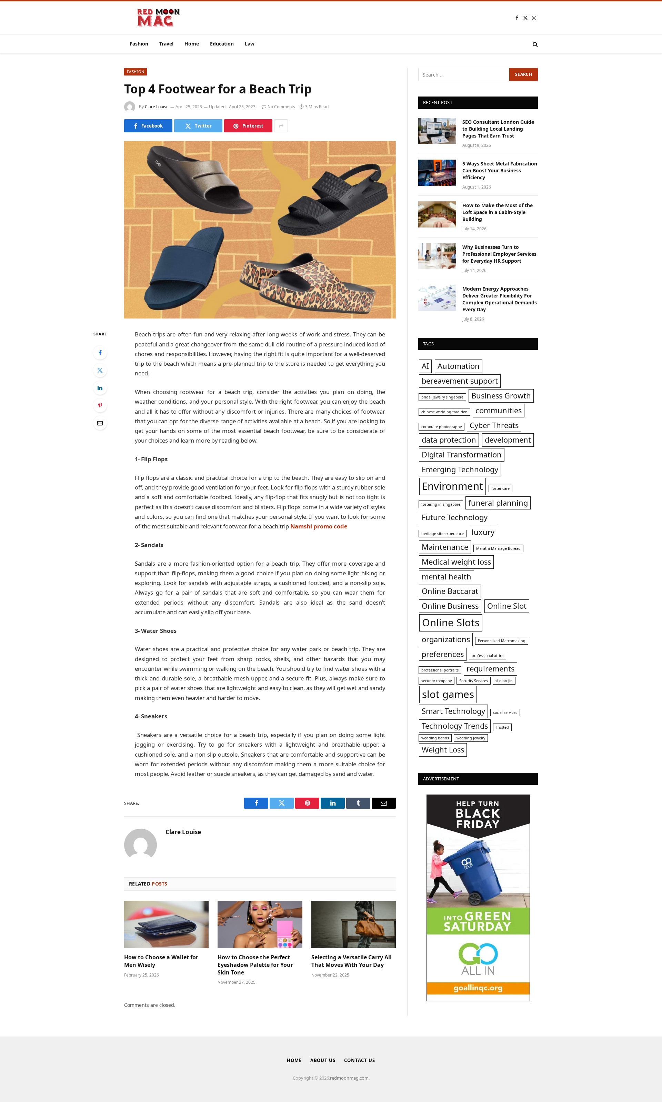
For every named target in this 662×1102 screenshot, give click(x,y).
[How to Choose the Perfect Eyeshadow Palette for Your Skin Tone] (260, 924)
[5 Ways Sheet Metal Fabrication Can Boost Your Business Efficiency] (437, 173)
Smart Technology (453, 711)
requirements (490, 669)
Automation (459, 366)
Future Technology (455, 517)
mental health (446, 577)
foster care (500, 488)
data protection (449, 440)
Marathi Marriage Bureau (498, 548)
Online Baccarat (450, 591)
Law (249, 43)
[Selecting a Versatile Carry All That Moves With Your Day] (353, 924)
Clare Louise (157, 107)
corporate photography (441, 426)
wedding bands (435, 738)
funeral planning (498, 503)
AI (425, 366)
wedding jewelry (471, 738)
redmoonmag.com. (350, 1078)
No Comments (281, 107)
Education (222, 43)
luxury (483, 532)
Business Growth (501, 396)
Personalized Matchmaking (501, 640)
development (508, 440)
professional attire (487, 655)
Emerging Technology (460, 469)
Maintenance (445, 547)
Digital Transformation (462, 454)
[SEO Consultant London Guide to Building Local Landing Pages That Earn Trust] (437, 131)
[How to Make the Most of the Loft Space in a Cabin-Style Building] (437, 214)
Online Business (450, 606)
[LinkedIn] (100, 388)
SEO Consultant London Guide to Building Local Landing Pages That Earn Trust (498, 129)
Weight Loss (443, 750)
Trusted (502, 727)
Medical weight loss (456, 562)
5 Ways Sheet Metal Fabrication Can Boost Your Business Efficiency (499, 170)
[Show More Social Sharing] (281, 125)
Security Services (473, 680)
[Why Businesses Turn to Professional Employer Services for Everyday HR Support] (437, 256)
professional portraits (440, 670)
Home (191, 43)
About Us (322, 1060)
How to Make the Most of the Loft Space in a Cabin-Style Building (497, 212)
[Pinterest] (100, 405)
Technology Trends (455, 726)
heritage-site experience (442, 533)
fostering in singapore (440, 504)
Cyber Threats (494, 425)
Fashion (139, 43)
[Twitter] (100, 370)
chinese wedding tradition (444, 412)
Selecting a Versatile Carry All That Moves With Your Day (351, 961)
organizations (446, 639)
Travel (166, 43)
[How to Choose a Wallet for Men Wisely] (166, 924)
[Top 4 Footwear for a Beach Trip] (260, 230)
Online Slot (506, 606)
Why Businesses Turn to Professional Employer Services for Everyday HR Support (499, 254)
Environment (452, 486)
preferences (443, 654)
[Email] (100, 423)
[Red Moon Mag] (158, 18)
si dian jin (504, 680)
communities (498, 410)
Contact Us (359, 1060)
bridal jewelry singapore (442, 397)
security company (436, 680)
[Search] (534, 44)
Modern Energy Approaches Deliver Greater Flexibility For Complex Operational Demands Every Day (499, 299)
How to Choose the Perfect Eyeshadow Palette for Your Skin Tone (255, 965)
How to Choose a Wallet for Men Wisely (161, 961)
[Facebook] (100, 353)
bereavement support (460, 381)
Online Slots (451, 622)
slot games (448, 694)
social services (505, 712)
